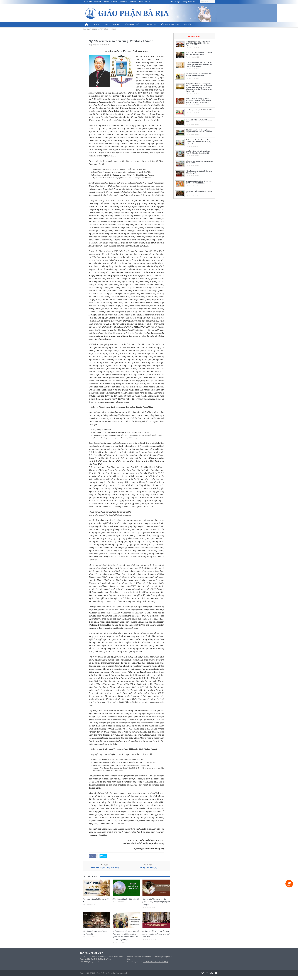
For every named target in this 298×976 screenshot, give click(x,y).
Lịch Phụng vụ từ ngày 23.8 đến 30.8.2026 (199, 110)
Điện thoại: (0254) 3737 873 (90, 962)
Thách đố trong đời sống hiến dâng (104, 867)
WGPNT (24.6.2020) (145, 56)
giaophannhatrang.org (152, 848)
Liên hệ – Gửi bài (144, 2)
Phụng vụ (151, 24)
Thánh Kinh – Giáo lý (133, 24)
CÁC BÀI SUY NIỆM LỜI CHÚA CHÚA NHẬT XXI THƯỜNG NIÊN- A (198, 182)
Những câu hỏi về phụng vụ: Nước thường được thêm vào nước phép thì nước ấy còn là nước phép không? (198, 100)
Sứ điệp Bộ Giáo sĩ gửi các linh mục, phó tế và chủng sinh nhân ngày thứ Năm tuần (156, 934)
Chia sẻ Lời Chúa (111, 24)
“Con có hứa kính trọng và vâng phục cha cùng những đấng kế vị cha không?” (156, 902)
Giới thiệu (97, 2)
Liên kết (133, 2)
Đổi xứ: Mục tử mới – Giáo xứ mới (126, 899)
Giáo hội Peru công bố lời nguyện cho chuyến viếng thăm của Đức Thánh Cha (199, 131)
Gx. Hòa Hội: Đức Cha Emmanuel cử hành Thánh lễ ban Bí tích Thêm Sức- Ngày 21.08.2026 (198, 43)
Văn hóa (187, 24)
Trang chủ (88, 2)
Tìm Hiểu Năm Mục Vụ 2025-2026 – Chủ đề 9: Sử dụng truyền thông (199, 75)
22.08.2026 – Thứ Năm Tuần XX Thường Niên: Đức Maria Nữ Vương (199, 53)
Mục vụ (106, 2)
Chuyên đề (123, 2)
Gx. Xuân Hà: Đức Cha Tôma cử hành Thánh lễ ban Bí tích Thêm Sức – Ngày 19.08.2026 (198, 141)
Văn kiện (114, 2)
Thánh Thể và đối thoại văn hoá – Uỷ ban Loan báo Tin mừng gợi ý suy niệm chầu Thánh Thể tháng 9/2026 (199, 64)
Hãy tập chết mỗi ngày (148, 867)
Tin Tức (96, 24)
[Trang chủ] (86, 24)
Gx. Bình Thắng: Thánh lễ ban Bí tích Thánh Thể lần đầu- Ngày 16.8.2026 (198, 152)
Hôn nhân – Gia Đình (170, 24)
